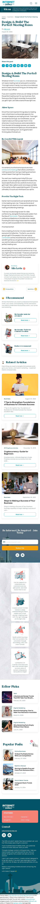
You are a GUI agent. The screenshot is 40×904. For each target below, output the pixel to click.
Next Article (31, 289)
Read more (24, 320)
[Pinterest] (22, 555)
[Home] (8, 3)
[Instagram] (17, 555)
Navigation (7, 820)
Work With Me (8, 817)
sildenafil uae (32, 901)
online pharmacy (30, 899)
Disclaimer (24, 817)
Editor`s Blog (25, 820)
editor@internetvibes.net (9, 831)
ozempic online (17, 903)
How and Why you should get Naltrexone (21, 895)
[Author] (24, 268)
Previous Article (9, 289)
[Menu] (36, 3)
